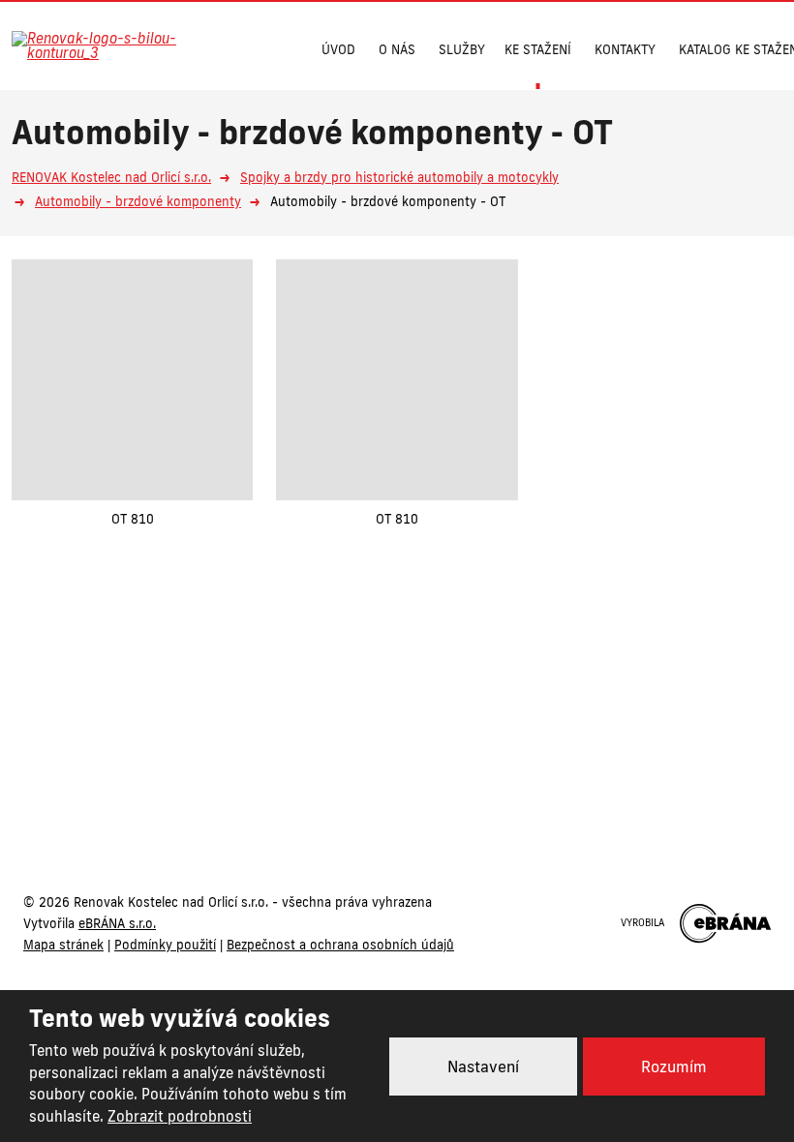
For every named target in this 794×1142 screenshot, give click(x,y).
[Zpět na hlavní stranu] (108, 45)
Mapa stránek (63, 944)
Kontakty (625, 49)
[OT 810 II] (132, 379)
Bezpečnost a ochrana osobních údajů (340, 944)
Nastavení (483, 1066)
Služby (462, 49)
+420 (315, 761)
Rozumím (674, 1066)
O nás (397, 49)
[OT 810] (396, 379)
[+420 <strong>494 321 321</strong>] (241, 47)
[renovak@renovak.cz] (279, 47)
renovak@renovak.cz (497, 761)
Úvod (338, 49)
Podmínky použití (165, 944)
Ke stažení (537, 49)
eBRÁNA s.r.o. (117, 923)
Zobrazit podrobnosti (179, 1116)
